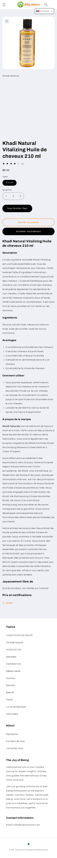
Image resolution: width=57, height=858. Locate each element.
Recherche (12, 734)
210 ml (9, 182)
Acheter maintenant (28, 231)
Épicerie (10, 685)
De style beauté (14, 642)
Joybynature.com (21, 850)
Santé (9, 700)
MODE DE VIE (13, 650)
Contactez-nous (14, 748)
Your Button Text (17, 208)
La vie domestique (16, 707)
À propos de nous (15, 741)
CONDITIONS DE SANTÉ (19, 635)
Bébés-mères (13, 671)
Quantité (6, 190)
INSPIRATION (13, 664)
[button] (3, 4)
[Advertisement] (28, 109)
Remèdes (11, 657)
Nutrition (11, 678)
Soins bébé (12, 714)
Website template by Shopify (38, 850)
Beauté (10, 692)
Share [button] (9, 603)
